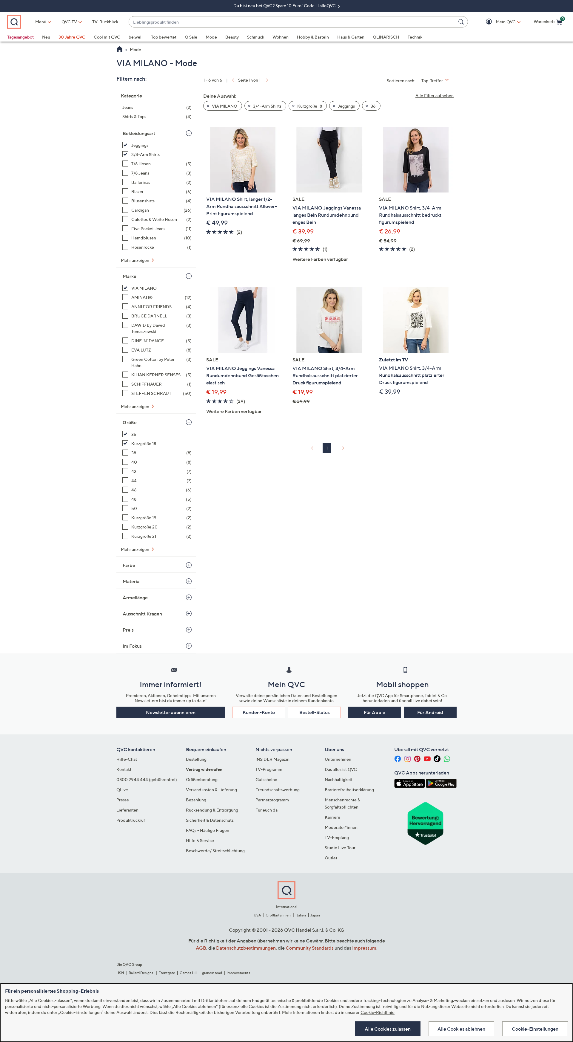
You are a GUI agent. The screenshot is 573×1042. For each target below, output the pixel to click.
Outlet (331, 857)
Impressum (364, 948)
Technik (415, 36)
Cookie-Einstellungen (535, 1029)
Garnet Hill (188, 973)
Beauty (232, 36)
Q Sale (191, 36)
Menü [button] (40, 21)
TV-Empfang (337, 837)
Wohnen (280, 36)
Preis (128, 630)
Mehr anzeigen (135, 260)
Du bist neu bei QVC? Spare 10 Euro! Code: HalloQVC (285, 5)
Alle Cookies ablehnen (461, 1029)
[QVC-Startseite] (119, 50)
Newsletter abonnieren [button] (170, 712)
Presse (122, 799)
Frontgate (166, 973)
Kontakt (123, 769)
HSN (120, 973)
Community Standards (310, 948)
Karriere (332, 817)
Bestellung (196, 759)
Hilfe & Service (200, 840)
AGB (201, 948)
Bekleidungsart (139, 133)
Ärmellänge (135, 598)
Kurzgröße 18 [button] (309, 106)
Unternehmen (338, 759)
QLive (122, 789)
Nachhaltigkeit (338, 779)
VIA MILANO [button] (224, 106)
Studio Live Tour (340, 847)
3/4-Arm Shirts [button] (266, 106)
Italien (300, 915)
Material (132, 581)
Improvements (238, 973)
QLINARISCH (386, 36)
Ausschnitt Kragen (142, 614)
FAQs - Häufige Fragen (207, 830)
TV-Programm (268, 769)
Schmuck (255, 36)
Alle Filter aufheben (434, 95)
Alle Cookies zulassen (388, 1029)
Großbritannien (278, 915)
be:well (136, 36)
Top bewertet (163, 36)
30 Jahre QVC (71, 36)
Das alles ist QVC (341, 769)
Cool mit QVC (107, 36)
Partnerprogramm (272, 799)
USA (257, 915)
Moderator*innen (341, 827)
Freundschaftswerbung (277, 789)
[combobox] (292, 21)
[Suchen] (462, 21)
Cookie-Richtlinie (378, 1012)
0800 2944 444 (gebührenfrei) (146, 779)
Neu (46, 36)
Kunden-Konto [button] (259, 712)
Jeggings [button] (346, 106)
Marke (129, 276)
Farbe (129, 565)
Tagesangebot (20, 36)
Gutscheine (266, 779)
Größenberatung (202, 779)
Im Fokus (132, 646)
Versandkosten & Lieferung (211, 789)
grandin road (212, 973)
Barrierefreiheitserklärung (349, 789)
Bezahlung (196, 799)
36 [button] (373, 106)
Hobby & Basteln (313, 36)
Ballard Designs (141, 973)
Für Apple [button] (374, 712)
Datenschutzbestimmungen (246, 948)
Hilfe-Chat (126, 759)
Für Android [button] (430, 712)
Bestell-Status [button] (314, 712)
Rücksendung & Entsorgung (212, 809)
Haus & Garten (350, 36)
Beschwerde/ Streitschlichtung (215, 850)
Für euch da (266, 809)
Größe (130, 422)
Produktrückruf (130, 820)
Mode (211, 36)
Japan (315, 915)
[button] (497, 22)
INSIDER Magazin (272, 759)
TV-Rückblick (105, 21)
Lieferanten (127, 809)
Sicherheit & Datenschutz (210, 820)
